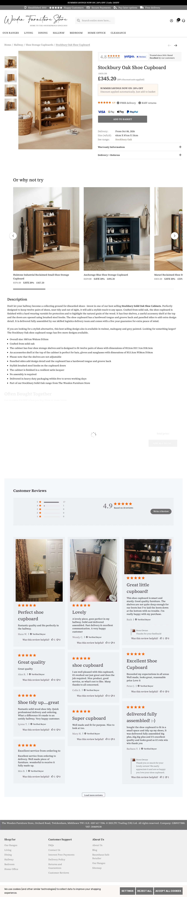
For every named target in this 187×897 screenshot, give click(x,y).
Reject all (144, 891)
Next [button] (174, 235)
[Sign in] (171, 21)
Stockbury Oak (123, 139)
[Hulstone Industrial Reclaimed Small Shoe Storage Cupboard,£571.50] (46, 229)
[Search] (78, 20)
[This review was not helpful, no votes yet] (57, 639)
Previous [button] (13, 235)
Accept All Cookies (168, 891)
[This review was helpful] (161, 777)
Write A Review (161, 511)
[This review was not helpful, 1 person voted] (166, 777)
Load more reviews (93, 795)
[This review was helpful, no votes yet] (107, 642)
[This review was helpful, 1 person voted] (52, 639)
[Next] (175, 45)
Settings (128, 891)
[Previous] (170, 45)
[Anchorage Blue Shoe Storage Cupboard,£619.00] (117, 229)
